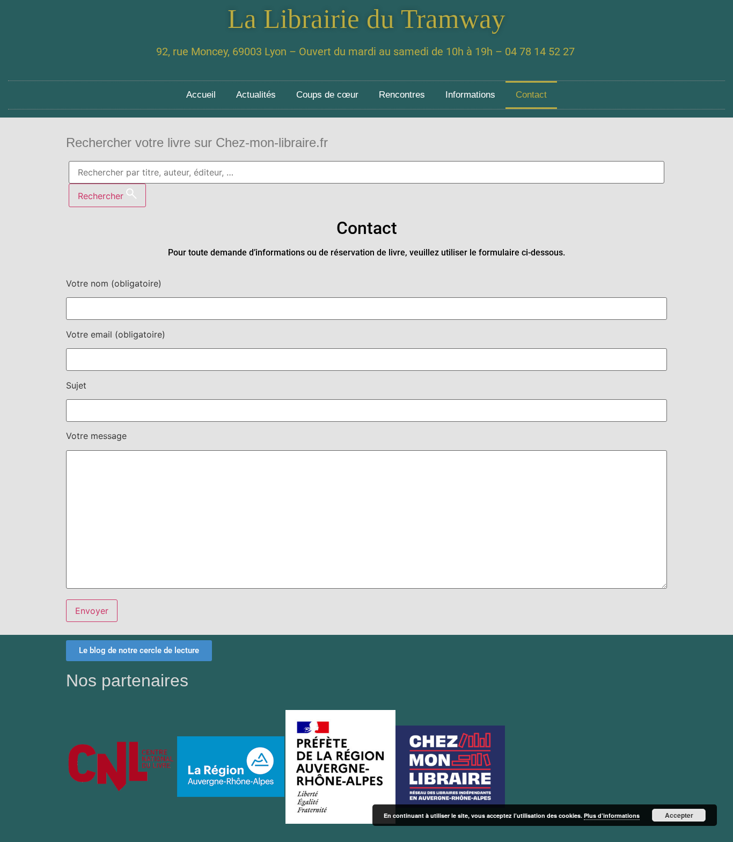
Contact (531, 95)
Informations (470, 95)
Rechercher (102, 196)
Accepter (679, 815)
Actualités (256, 95)
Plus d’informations (612, 815)
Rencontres (402, 95)
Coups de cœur (327, 95)
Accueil (201, 95)
